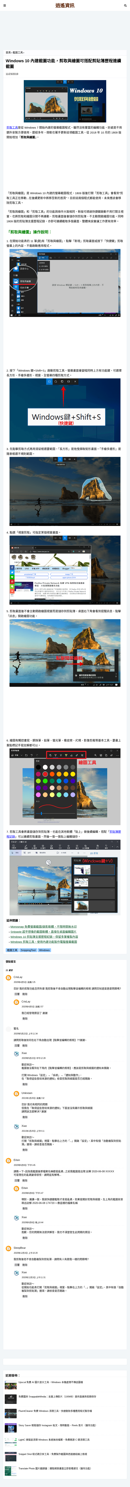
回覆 (17, 994)
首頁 (8, 52)
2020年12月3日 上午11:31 (34, 1277)
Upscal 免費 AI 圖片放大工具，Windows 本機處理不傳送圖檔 (51, 1382)
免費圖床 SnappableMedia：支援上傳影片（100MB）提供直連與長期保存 (57, 1396)
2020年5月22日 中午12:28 (34, 1058)
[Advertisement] (65, 31)
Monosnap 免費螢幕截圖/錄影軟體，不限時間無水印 (43, 926)
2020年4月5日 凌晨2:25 (24, 982)
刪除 (24, 994)
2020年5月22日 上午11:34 (26, 1033)
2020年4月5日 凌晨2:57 (32, 1006)
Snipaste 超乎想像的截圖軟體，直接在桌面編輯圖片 (43, 931)
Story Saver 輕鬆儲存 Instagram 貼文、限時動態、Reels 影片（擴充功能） (58, 1425)
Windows (44, 950)
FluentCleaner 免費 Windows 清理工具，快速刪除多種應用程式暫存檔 (55, 1411)
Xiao (24, 1053)
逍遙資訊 (65, 5)
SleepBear (20, 1248)
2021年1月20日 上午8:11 (33, 1131)
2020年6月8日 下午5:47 (32, 1193)
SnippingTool (28, 950)
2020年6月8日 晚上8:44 (32, 1222)
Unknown (27, 1093)
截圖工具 (18, 52)
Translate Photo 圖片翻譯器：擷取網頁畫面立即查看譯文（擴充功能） (55, 1468)
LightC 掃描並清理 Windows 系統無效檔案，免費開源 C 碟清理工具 (54, 1439)
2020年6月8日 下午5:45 (24, 1165)
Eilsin (17, 1160)
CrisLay (18, 977)
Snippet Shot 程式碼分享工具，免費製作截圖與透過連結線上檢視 (53, 1454)
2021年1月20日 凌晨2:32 (33, 1098)
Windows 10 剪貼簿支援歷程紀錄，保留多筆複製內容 (44, 936)
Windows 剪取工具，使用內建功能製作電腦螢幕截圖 (43, 942)
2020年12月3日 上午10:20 (26, 1253)
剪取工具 (12, 127)
